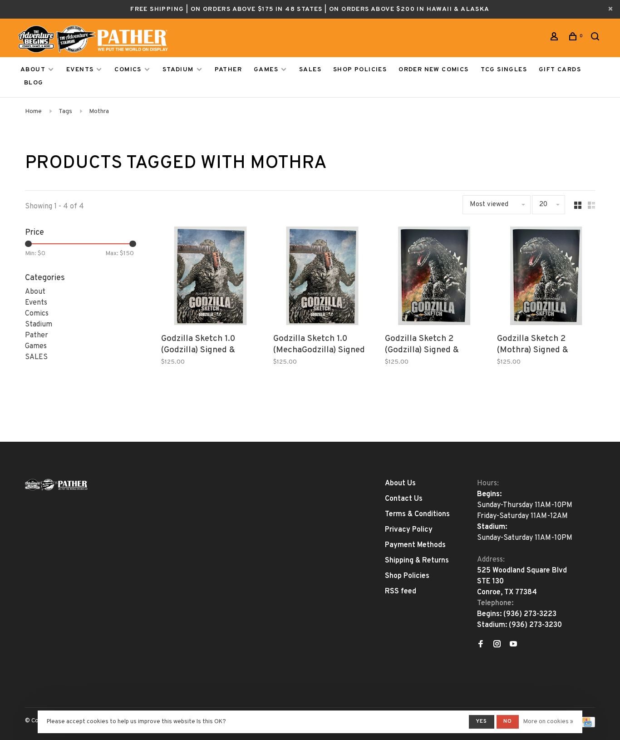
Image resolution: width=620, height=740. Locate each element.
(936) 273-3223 (529, 614)
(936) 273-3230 (535, 625)
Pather (228, 70)
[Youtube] (513, 645)
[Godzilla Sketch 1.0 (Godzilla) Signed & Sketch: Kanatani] (210, 278)
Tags (65, 111)
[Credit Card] (587, 725)
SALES (310, 70)
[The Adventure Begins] (56, 484)
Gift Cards (560, 70)
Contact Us (404, 498)
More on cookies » (548, 721)
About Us (400, 483)
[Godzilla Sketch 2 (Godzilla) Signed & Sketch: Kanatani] (434, 278)
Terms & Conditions (417, 514)
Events (79, 70)
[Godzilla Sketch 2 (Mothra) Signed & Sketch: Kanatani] (546, 278)
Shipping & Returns (417, 560)
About (32, 70)
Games (266, 70)
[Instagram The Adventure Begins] (497, 645)
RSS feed (400, 591)
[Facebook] (480, 645)
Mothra (99, 111)
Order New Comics (433, 70)
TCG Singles (504, 70)
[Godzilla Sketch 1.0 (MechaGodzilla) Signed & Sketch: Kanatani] (322, 278)
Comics (127, 70)
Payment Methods (415, 545)
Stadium (178, 70)
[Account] (555, 38)
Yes (481, 721)
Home (33, 111)
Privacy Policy (409, 529)
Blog (34, 83)
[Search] (596, 38)
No (507, 721)
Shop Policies (360, 70)
